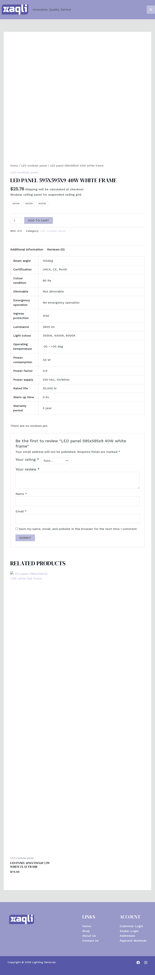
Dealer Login (129, 931)
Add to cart (38, 220)
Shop (86, 931)
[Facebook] (138, 962)
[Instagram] (145, 962)
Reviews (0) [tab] (56, 249)
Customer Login (131, 926)
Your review (28, 469)
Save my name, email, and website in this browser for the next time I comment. (78, 529)
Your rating (27, 459)
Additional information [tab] (26, 249)
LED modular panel (34, 165)
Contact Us (90, 940)
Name (21, 494)
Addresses (127, 936)
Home (14, 165)
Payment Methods (133, 940)
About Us (89, 936)
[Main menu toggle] (151, 9)
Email (21, 511)
